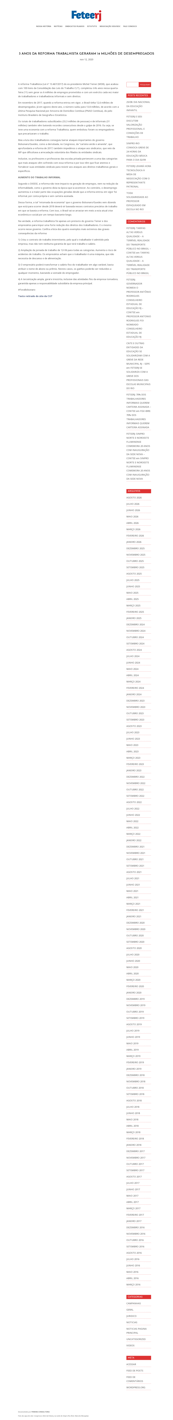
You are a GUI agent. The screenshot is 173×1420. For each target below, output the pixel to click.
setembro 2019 (135, 1018)
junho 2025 (133, 586)
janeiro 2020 (133, 992)
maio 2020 (132, 967)
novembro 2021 (135, 852)
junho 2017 (133, 1189)
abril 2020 (132, 973)
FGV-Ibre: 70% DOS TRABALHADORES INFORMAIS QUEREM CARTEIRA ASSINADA (138, 419)
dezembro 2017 (135, 1151)
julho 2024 (132, 656)
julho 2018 (132, 1106)
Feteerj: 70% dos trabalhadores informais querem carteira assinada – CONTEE (138, 403)
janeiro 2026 (133, 541)
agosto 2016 (134, 1252)
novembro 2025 (135, 554)
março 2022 (133, 833)
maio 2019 (132, 1043)
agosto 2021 (134, 872)
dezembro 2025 (135, 548)
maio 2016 (132, 1271)
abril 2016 (132, 1278)
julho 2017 (132, 1182)
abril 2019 (132, 1049)
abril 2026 (132, 522)
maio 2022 (132, 821)
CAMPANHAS (133, 1303)
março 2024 (133, 681)
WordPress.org (135, 1387)
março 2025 (133, 605)
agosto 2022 (134, 802)
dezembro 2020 (135, 922)
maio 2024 (132, 668)
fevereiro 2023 (135, 764)
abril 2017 (132, 1202)
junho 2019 (133, 1036)
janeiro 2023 (133, 770)
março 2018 (133, 1132)
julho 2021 (132, 878)
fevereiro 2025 (135, 611)
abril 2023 (132, 751)
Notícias (58, 26)
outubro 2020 (135, 935)
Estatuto (92, 26)
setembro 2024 (135, 643)
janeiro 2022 (133, 840)
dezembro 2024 (135, 624)
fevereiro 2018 (135, 1138)
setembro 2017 (135, 1170)
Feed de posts (134, 1370)
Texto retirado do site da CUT (35, 296)
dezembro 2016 (135, 1227)
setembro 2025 (135, 567)
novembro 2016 (135, 1233)
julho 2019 (132, 1030)
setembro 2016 (135, 1246)
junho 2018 (133, 1113)
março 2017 (133, 1208)
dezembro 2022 (135, 776)
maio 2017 (132, 1195)
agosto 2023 (134, 726)
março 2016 (133, 1284)
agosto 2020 (134, 948)
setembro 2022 (135, 795)
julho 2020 (132, 954)
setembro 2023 (135, 719)
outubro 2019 (135, 1011)
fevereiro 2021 (135, 910)
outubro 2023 (135, 713)
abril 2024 (132, 675)
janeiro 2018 (133, 1144)
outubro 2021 (135, 859)
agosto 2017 (134, 1176)
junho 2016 (133, 1265)
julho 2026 (132, 503)
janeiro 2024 (133, 694)
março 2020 (133, 979)
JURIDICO (131, 1316)
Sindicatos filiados (74, 26)
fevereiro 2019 (135, 1062)
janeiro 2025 (133, 618)
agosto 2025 (134, 573)
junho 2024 (133, 662)
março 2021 (133, 903)
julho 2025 (132, 580)
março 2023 (133, 757)
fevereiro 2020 (135, 986)
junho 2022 (133, 814)
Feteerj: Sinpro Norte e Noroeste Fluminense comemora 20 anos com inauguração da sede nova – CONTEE (138, 446)
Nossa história (43, 26)
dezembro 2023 (135, 700)
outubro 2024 (135, 637)
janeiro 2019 (133, 1068)
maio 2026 (132, 516)
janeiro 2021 (133, 916)
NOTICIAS (131, 1322)
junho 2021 (133, 884)
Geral (129, 1309)
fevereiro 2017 (135, 1214)
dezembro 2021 (135, 846)
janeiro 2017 (133, 1221)
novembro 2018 (135, 1081)
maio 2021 (132, 890)
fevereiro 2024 (135, 687)
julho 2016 (132, 1259)
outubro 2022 (135, 789)
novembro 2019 (135, 1005)
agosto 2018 (134, 1100)
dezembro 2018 (135, 1075)
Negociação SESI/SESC (110, 26)
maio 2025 (132, 592)
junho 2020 (133, 960)
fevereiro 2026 (135, 535)
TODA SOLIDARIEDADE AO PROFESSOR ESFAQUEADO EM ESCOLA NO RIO (137, 201)
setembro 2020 (135, 941)
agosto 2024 (134, 649)
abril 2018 (132, 1125)
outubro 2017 (135, 1163)
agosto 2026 (134, 497)
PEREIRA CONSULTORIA (41, 1412)
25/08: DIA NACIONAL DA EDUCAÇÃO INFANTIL (138, 106)
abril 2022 (132, 827)
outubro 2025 (135, 561)
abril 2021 (132, 897)
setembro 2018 (135, 1094)
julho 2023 (132, 732)
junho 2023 (133, 738)
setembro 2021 (135, 865)
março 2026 (133, 529)
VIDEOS (130, 1345)
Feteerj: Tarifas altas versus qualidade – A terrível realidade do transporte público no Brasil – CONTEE (138, 240)
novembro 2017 (135, 1157)
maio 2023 (132, 745)
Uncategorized (136, 1339)
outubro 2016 (135, 1240)
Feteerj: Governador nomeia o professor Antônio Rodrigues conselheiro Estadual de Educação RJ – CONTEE (138, 296)
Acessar (131, 1364)
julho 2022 (132, 808)
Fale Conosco (130, 26)
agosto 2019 (134, 1024)
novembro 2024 (135, 630)
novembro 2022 (135, 783)
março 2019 (133, 1056)
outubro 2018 (135, 1087)
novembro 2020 (135, 929)
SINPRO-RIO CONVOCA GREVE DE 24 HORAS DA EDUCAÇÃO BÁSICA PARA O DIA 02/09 (137, 151)
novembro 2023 (135, 706)
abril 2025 (132, 599)
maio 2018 (132, 1119)
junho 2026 (133, 510)
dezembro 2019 (135, 998)
